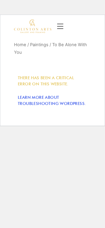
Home (20, 44)
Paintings (39, 44)
